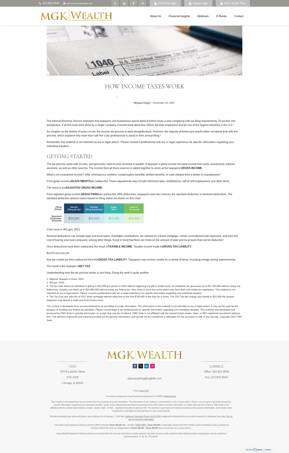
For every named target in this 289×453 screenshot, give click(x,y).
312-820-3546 (50, 3)
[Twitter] (115, 3)
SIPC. (145, 425)
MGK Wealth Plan (235, 3)
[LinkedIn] (124, 3)
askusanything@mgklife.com (80, 3)
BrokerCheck (170, 396)
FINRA (138, 425)
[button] (155, 16)
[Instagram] (152, 366)
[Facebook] (133, 3)
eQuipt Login (200, 3)
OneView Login (167, 3)
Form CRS (144, 391)
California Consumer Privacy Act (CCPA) (142, 416)
